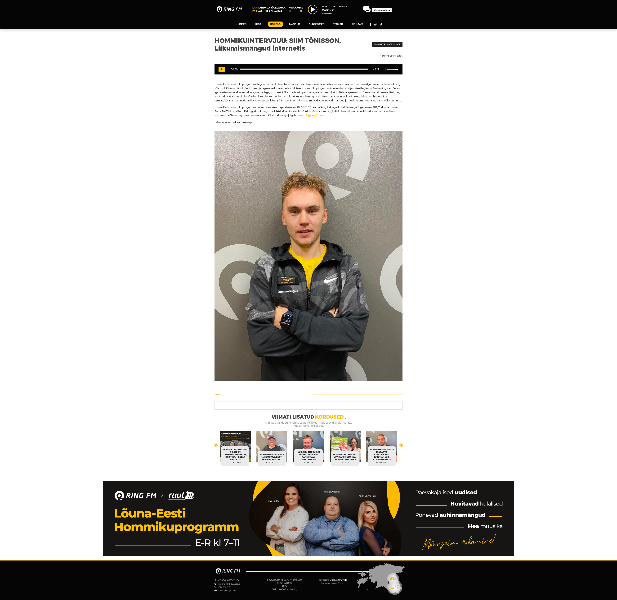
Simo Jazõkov (337, 580)
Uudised (241, 24)
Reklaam (357, 24)
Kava (258, 24)
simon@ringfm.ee (227, 590)
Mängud (294, 24)
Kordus (275, 24)
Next (393, 445)
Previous (224, 445)
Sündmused (317, 24)
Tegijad (338, 24)
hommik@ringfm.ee (310, 115)
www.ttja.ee (338, 583)
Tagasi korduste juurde (387, 44)
